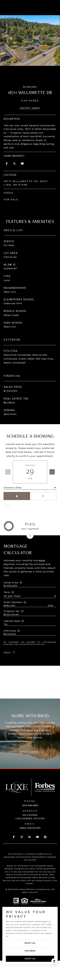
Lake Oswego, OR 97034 (30, 818)
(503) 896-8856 (30, 805)
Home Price (11, 582)
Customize (30, 951)
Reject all (30, 943)
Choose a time (12, 487)
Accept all (30, 959)
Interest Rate (12, 621)
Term (7, 592)
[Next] (52, 471)
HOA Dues (10, 630)
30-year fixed (12, 596)
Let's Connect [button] (30, 751)
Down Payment (13, 602)
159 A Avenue (30, 815)
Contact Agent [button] (30, 108)
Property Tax (12, 611)
